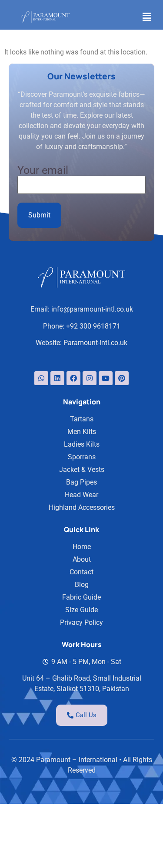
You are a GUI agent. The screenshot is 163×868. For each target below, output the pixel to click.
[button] (147, 17)
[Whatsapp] (41, 378)
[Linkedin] (57, 378)
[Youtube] (106, 378)
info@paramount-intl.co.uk (92, 309)
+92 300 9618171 (93, 326)
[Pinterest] (122, 378)
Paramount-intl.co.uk (95, 343)
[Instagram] (89, 378)
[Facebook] (73, 378)
